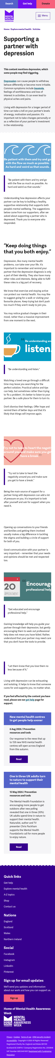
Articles (36, 29)
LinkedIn (8, 966)
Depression (10, 81)
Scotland (8, 927)
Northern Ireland (13, 939)
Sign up (14, 998)
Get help (27, 3)
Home (6, 29)
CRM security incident (41, 1037)
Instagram (9, 960)
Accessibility (12, 1041)
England (8, 921)
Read (22, 759)
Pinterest (9, 971)
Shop (6, 900)
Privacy (9, 1037)
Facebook (9, 954)
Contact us (10, 906)
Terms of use (26, 1037)
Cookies (16, 1037)
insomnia (39, 88)
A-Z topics (9, 894)
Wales (7, 933)
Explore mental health (21, 29)
